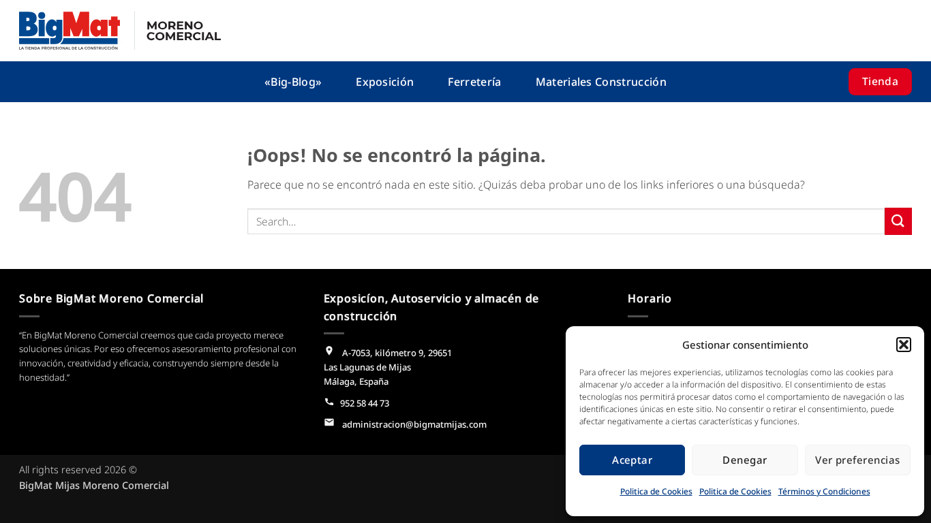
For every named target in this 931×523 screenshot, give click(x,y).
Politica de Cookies (656, 491)
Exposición (385, 81)
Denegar (744, 459)
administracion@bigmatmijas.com (413, 424)
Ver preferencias (857, 459)
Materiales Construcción (601, 81)
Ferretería (474, 81)
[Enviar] (898, 221)
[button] (904, 344)
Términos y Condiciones (824, 491)
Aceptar (632, 459)
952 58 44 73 (364, 403)
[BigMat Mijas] (120, 31)
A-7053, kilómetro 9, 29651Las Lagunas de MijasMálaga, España (388, 367)
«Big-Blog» (293, 81)
